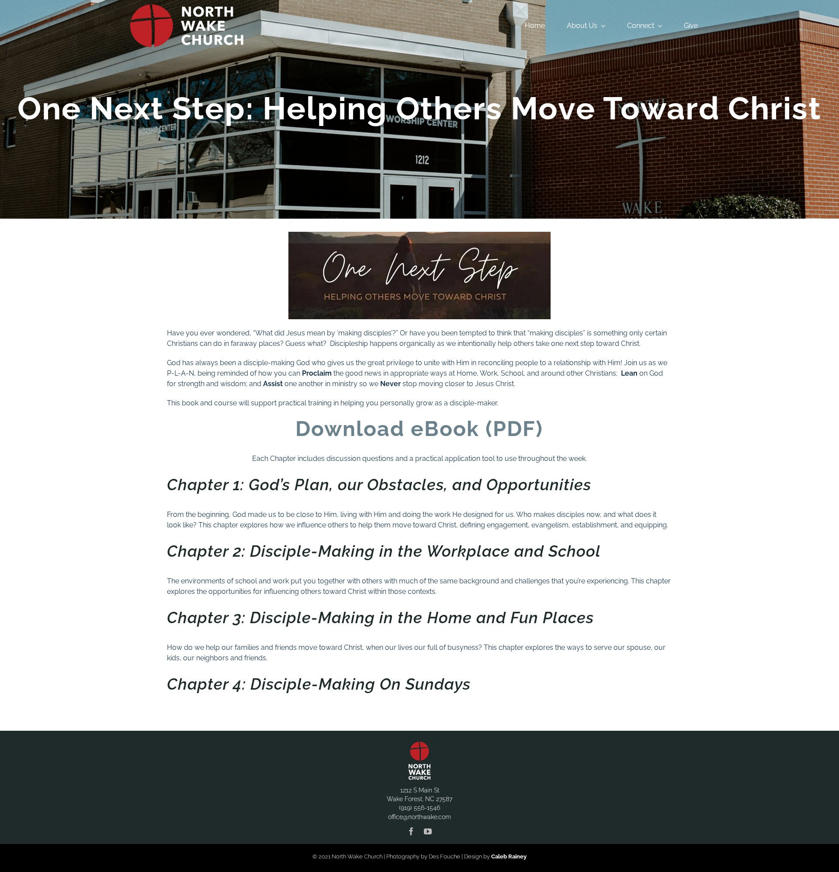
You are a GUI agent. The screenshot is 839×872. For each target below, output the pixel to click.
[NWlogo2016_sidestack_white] (186, 7)
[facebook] (411, 831)
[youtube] (428, 831)
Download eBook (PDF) (419, 428)
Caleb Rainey (509, 856)
